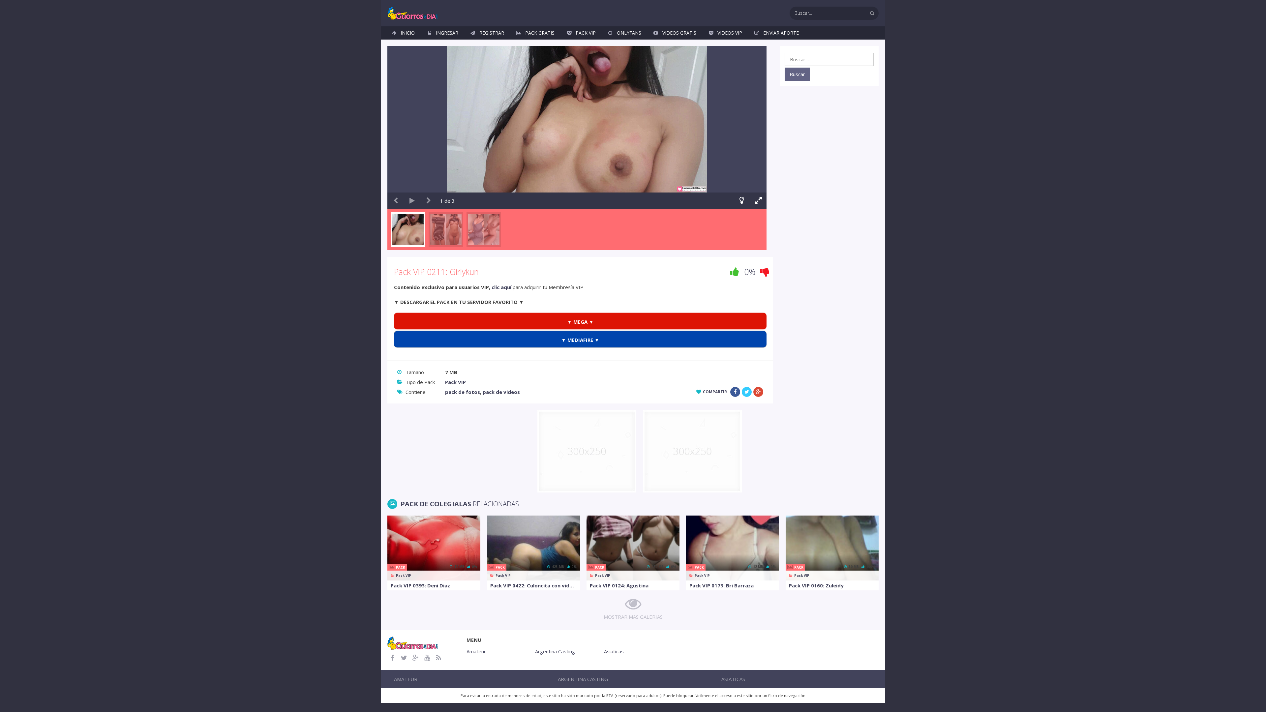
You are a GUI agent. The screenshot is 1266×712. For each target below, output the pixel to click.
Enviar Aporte (781, 33)
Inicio (408, 33)
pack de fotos (462, 392)
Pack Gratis (540, 33)
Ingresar (447, 33)
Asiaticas (614, 651)
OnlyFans (629, 33)
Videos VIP (729, 33)
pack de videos (501, 392)
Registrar (491, 33)
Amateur (476, 651)
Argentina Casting (555, 651)
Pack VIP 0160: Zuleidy (816, 585)
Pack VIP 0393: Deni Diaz (420, 585)
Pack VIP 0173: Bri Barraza (721, 585)
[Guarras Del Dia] (412, 12)
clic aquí (501, 287)
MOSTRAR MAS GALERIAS (633, 616)
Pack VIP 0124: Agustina (619, 585)
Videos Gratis (679, 33)
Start (412, 201)
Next (428, 201)
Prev (395, 201)
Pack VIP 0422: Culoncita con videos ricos (533, 585)
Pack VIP (586, 33)
